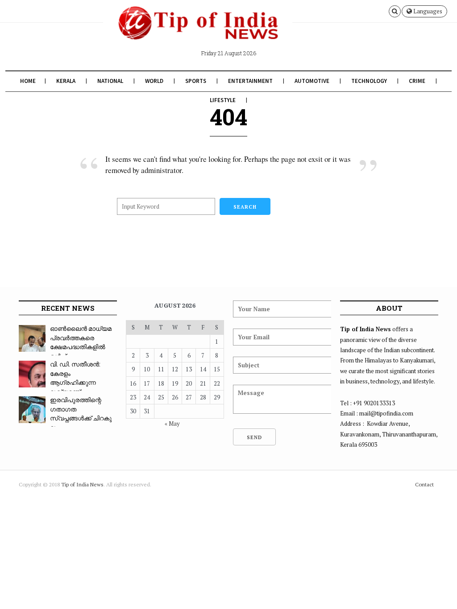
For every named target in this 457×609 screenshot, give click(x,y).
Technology (369, 81)
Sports (195, 81)
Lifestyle (223, 100)
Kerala (65, 81)
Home (28, 81)
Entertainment (250, 81)
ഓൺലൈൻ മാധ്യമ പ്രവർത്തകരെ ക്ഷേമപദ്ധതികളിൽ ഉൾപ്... (81, 342)
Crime (417, 81)
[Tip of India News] (197, 30)
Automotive (312, 81)
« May (172, 424)
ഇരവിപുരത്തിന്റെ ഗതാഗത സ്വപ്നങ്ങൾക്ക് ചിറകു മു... (81, 413)
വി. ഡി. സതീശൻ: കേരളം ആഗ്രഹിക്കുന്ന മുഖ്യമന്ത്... (75, 378)
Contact (424, 484)
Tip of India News (82, 484)
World (154, 81)
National (110, 81)
